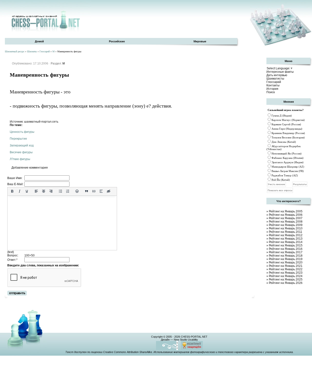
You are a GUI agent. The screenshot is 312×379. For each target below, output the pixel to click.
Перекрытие (18, 138)
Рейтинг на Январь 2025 (285, 279)
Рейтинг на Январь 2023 (285, 272)
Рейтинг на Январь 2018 (285, 255)
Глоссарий (44, 51)
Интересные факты (280, 71)
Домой (39, 41)
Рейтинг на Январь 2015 (285, 245)
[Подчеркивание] (26, 191)
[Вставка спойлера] (101, 191)
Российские (117, 41)
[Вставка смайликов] (77, 191)
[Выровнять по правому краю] (51, 191)
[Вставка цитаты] (86, 191)
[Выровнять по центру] (43, 191)
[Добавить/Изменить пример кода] (94, 191)
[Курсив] (19, 191)
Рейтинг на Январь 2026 (285, 283)
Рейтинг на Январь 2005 (285, 211)
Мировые (200, 41)
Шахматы (32, 51)
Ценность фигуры (22, 132)
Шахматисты (275, 78)
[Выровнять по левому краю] (36, 191)
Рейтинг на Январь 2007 (285, 218)
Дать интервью (276, 75)
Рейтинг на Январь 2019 (285, 259)
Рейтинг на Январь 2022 (285, 269)
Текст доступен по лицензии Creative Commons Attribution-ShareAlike (108, 352)
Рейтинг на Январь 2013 (285, 238)
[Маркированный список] (60, 191)
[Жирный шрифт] (12, 191)
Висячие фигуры (21, 152)
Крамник (277, 133)
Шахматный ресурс (14, 51)
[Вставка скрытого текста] (108, 191)
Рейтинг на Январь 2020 (285, 262)
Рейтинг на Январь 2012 (285, 235)
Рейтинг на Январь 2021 (285, 266)
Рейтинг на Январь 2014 (285, 242)
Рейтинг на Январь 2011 (285, 232)
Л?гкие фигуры (20, 159)
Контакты (273, 85)
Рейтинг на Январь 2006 (285, 215)
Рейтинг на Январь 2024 (285, 276)
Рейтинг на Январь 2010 (285, 228)
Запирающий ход (22, 145)
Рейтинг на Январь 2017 (285, 252)
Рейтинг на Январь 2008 (285, 221)
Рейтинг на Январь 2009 (285, 225)
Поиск (270, 92)
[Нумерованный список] (67, 191)
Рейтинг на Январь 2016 (285, 249)
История (272, 88)
